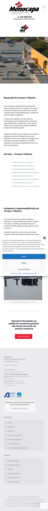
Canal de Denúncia (14, 444)
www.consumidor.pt (37, 506)
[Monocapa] (24, 8)
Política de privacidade (29, 273)
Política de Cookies (16, 273)
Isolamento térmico (14, 473)
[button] (44, 238)
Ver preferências (24, 269)
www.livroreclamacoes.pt (20, 408)
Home (10, 423)
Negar (24, 263)
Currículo (11, 431)
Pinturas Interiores (13, 478)
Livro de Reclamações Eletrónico (18, 448)
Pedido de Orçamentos (15, 435)
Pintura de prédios (13, 461)
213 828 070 (10, 370)
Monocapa (11, 427)
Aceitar (24, 256)
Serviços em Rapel (13, 482)
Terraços (10, 469)
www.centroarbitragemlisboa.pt (34, 503)
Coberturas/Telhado (14, 465)
